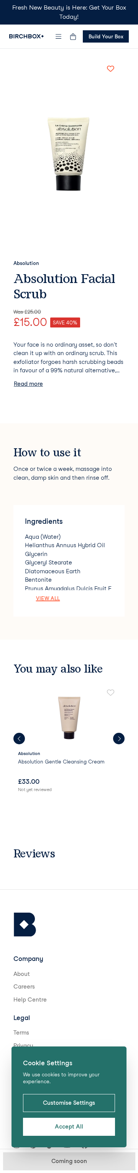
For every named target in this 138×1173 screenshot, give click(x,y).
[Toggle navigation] (58, 36)
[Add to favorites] (110, 68)
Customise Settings (69, 1102)
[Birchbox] (24, 925)
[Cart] (73, 36)
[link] (69, 741)
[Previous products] (19, 738)
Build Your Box (106, 36)
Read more (28, 383)
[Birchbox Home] (26, 36)
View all (48, 598)
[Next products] (119, 738)
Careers (24, 986)
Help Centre (30, 999)
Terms (21, 1032)
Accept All (69, 1126)
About (21, 974)
